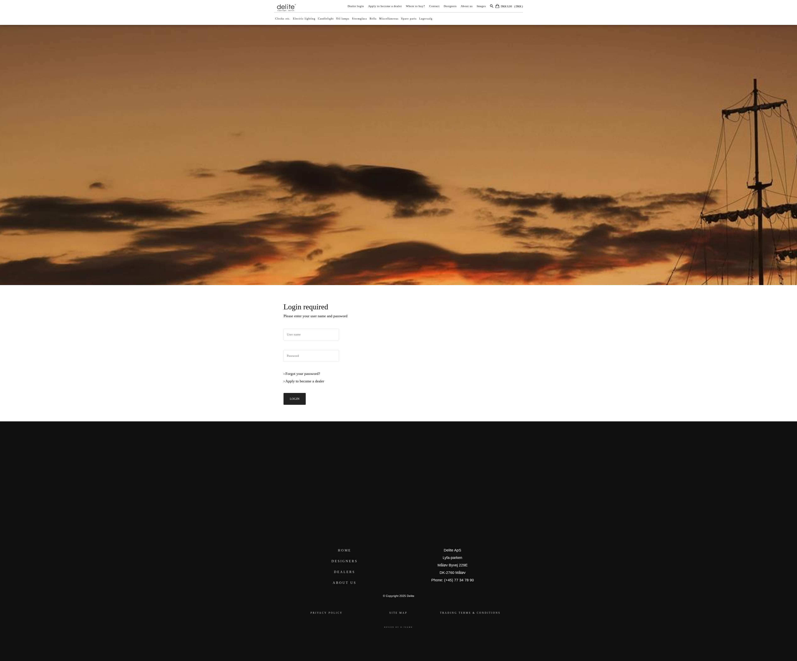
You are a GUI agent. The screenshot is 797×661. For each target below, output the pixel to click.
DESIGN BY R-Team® (398, 627)
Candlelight (326, 18)
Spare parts (409, 18)
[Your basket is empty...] (497, 6)
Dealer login (356, 6)
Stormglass (359, 18)
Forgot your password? (302, 374)
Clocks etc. (283, 18)
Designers (450, 6)
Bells (373, 18)
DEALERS (344, 572)
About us (467, 6)
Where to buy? (415, 6)
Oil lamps (343, 18)
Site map (398, 612)
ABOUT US (344, 582)
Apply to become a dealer (385, 6)
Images (481, 6)
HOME (344, 550)
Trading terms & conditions (470, 612)
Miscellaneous (389, 18)
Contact (434, 6)
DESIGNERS (344, 561)
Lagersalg (426, 18)
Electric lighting (304, 18)
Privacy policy (326, 612)
